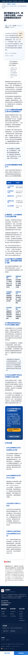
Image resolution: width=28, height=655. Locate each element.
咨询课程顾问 (21, 653)
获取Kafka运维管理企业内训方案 (13, 429)
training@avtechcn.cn (6, 602)
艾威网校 (3, 639)
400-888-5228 (4, 600)
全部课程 (3, 611)
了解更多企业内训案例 (14, 436)
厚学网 (7, 639)
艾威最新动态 (22, 620)
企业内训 (13, 4)
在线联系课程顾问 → (5, 604)
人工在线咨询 (13, 616)
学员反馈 (21, 616)
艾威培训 (9, 4)
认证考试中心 (13, 611)
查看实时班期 (7, 653)
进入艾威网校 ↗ (4, 616)
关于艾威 (21, 618)
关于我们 (3, 646)
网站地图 (8, 646)
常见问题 (12, 613)
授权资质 (21, 613)
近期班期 (3, 613)
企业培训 (21, 611)
